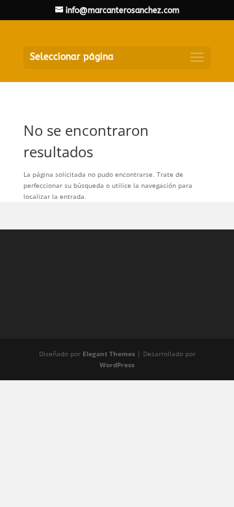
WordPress (117, 364)
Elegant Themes (109, 353)
